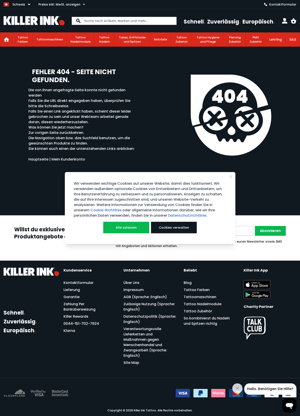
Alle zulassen (126, 227)
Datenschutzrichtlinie (187, 215)
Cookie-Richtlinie (105, 210)
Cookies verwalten (174, 227)
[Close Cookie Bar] (231, 176)
